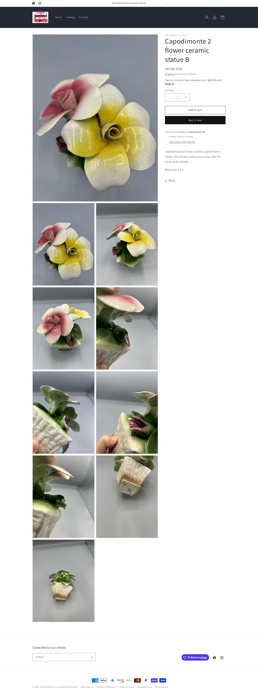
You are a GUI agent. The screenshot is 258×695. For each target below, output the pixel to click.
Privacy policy (161, 687)
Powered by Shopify (68, 687)
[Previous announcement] (91, 3)
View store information (182, 141)
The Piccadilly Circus (49, 687)
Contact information (106, 687)
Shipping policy (144, 687)
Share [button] (171, 180)
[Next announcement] (166, 3)
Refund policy (87, 687)
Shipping (169, 74)
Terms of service (126, 687)
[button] (207, 17)
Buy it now (195, 120)
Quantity (169, 90)
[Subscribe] (91, 657)
